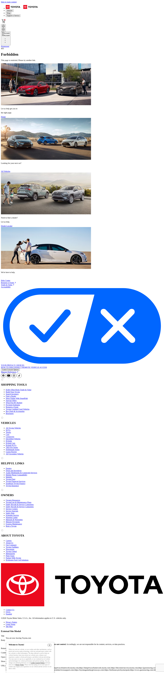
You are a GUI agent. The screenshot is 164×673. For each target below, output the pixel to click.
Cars (7, 434)
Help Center (5, 280)
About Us (9, 543)
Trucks (8, 432)
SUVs (8, 430)
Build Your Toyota (13, 392)
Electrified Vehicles (13, 439)
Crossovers (10, 437)
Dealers (9, 468)
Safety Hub (10, 513)
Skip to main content (9, 2)
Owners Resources (13, 500)
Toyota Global (11, 551)
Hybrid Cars (10, 443)
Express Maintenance (14, 524)
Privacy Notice (11, 622)
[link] (8, 283)
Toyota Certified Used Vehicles (17, 409)
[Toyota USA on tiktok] (19, 377)
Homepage (5, 46)
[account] (3, 27)
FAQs (8, 612)
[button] (10, 369)
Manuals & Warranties (14, 520)
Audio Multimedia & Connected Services (21, 473)
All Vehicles (5, 171)
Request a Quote (12, 407)
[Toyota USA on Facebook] (3, 377)
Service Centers (12, 509)
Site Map (9, 627)
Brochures (10, 413)
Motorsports (10, 554)
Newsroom (10, 549)
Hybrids (9, 441)
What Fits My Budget (14, 403)
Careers (9, 541)
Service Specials (12, 511)
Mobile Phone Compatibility (16, 475)
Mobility (9, 477)
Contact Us (10, 610)
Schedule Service (12, 515)
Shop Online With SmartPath (17, 398)
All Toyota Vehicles (13, 428)
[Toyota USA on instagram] (14, 377)
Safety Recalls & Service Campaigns (20, 505)
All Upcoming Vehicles (15, 454)
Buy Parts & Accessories (15, 411)
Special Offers (11, 401)
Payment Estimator (13, 405)
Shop (8, 13)
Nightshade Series (12, 450)
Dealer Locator (6, 226)
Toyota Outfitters (12, 547)
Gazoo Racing (11, 452)
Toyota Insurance (12, 486)
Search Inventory (12, 394)
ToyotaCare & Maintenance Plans (18, 502)
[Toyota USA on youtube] (8, 377)
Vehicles (10, 11)
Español (9, 614)
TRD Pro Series (12, 447)
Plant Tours (10, 556)
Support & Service (13, 16)
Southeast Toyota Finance (15, 484)
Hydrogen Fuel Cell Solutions (17, 560)
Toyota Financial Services (15, 481)
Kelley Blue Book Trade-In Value (18, 390)
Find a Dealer (11, 396)
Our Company (11, 545)
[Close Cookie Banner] (49, 645)
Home (3, 117)
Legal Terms (10, 624)
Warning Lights (12, 517)
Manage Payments (13, 522)
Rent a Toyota (11, 526)
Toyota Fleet (10, 479)
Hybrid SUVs (11, 445)
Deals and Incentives (13, 471)
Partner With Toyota (13, 558)
